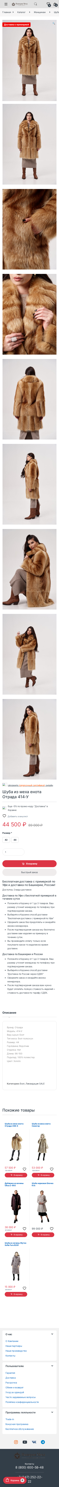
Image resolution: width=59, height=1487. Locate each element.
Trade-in (10, 1419)
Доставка (11, 1377)
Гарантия (10, 1373)
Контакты (10, 1355)
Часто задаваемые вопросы (21, 1397)
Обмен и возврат (14, 1387)
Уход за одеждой (15, 1392)
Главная (6, 12)
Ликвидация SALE (35, 1083)
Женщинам (40, 12)
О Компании (12, 1341)
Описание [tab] (9, 1012)
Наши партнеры (14, 1346)
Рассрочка (11, 1382)
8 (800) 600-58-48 (29, 1467)
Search (35, 4)
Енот (22, 1083)
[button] (53, 23)
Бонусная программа (17, 1424)
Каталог (21, 12)
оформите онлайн (30, 785)
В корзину (31, 863)
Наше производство (16, 1350)
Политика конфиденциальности (22, 1402)
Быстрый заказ (29, 872)
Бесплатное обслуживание (20, 1429)
